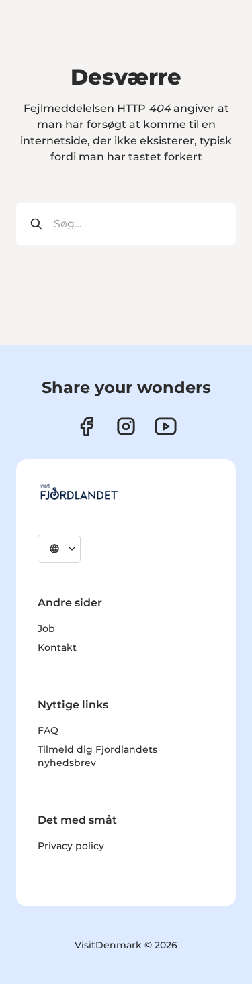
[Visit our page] (126, 426)
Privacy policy (71, 846)
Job (46, 628)
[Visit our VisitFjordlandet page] (86, 426)
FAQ (48, 730)
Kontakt (57, 647)
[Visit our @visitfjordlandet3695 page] (165, 426)
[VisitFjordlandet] (79, 492)
